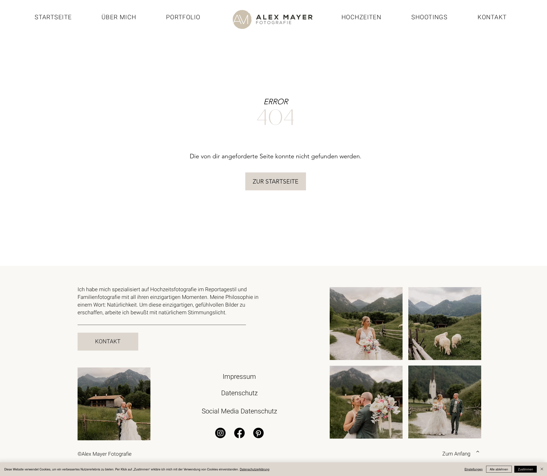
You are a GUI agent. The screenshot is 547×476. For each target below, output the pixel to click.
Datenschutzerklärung (254, 469)
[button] (429, 17)
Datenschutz (239, 393)
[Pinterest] (258, 433)
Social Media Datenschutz (239, 411)
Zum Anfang (456, 454)
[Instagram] (220, 433)
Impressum (239, 377)
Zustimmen (525, 469)
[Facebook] (239, 433)
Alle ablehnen (499, 469)
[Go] (478, 452)
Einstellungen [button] (474, 469)
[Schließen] (541, 469)
